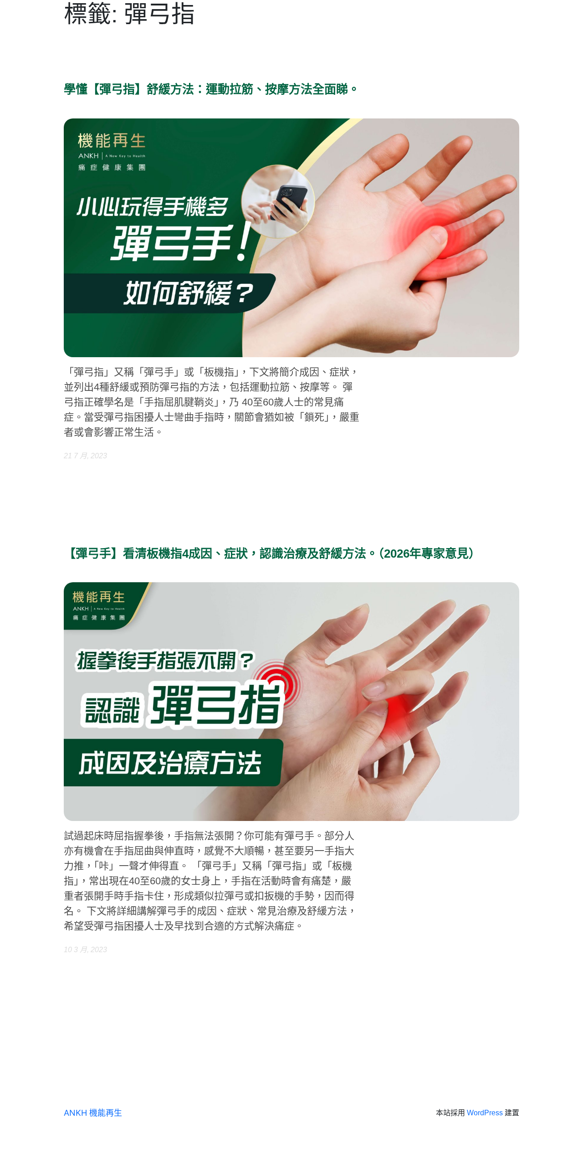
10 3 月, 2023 (85, 950)
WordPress (485, 1113)
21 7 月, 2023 (85, 456)
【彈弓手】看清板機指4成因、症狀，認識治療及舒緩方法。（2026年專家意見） (272, 553)
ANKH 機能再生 (93, 1113)
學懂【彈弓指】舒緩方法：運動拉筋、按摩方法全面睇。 (212, 89)
